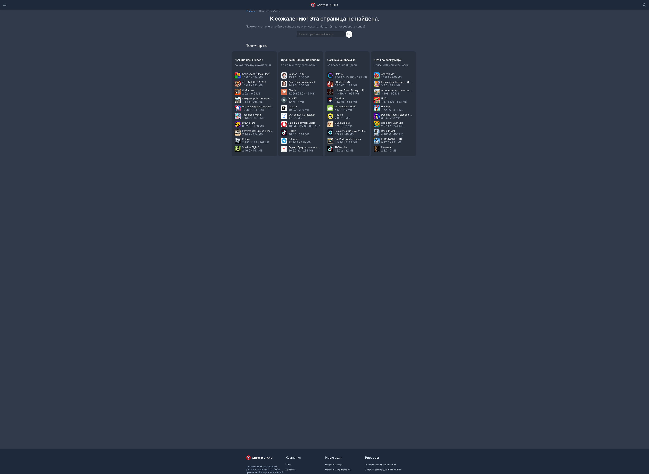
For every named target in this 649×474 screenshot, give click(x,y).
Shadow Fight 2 (251, 147)
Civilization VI (342, 122)
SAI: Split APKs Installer (301, 114)
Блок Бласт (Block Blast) (256, 73)
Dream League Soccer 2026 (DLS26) (263, 106)
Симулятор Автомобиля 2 (257, 98)
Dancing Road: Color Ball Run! (398, 114)
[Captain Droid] (262, 459)
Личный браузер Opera (301, 122)
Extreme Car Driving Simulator (259, 130)
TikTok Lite (341, 147)
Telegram (293, 139)
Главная (251, 11)
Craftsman (248, 90)
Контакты (290, 469)
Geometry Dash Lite (392, 122)
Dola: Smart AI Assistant (301, 82)
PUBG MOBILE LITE (392, 139)
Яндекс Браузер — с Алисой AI (306, 147)
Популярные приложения (338, 469)
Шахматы (386, 147)
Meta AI (339, 73)
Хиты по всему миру (387, 60)
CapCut (292, 106)
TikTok (292, 130)
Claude (292, 90)
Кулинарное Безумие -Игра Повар (401, 82)
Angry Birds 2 (388, 73)
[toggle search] (644, 5)
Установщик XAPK (345, 106)
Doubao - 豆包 (296, 73)
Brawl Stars (248, 122)
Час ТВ (339, 114)
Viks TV (292, 98)
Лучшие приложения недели (300, 60)
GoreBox (339, 98)
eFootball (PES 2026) (254, 82)
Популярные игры (334, 464)
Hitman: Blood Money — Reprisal (353, 90)
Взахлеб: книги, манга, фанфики (353, 130)
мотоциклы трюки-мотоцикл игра (400, 90)
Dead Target (388, 130)
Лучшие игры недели (249, 60)
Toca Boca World (251, 114)
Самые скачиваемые (341, 60)
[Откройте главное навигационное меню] (5, 5)
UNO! (384, 98)
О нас (288, 464)
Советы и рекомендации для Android (383, 469)
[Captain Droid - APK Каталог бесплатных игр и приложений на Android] (324, 5)
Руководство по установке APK (380, 464)
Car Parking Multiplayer (348, 139)
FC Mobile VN (342, 82)
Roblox (246, 139)
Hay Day (386, 106)
